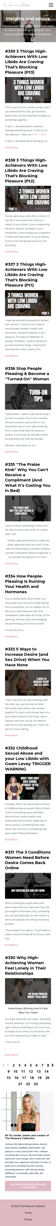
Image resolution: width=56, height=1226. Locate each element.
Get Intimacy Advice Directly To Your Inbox (28, 1186)
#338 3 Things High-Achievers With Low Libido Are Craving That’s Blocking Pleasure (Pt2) (26, 171)
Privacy (28, 1219)
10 (15, 1071)
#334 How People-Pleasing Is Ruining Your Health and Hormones (25, 584)
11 (23, 1071)
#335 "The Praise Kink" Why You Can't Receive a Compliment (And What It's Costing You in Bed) (27, 477)
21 (20, 1083)
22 (28, 1083)
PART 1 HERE (39, 134)
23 (36, 1083)
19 (40, 1077)
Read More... (12, 147)
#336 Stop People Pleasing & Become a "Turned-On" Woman (27, 373)
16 (16, 1077)
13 (39, 1071)
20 (47, 1077)
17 (24, 1077)
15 (9, 1077)
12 (31, 1071)
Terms (28, 1212)
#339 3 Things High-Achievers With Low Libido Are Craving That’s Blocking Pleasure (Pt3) (26, 62)
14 (46, 1071)
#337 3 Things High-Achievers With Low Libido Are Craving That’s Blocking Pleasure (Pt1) (26, 275)
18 (32, 1077)
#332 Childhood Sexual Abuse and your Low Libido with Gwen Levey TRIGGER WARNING (28, 758)
